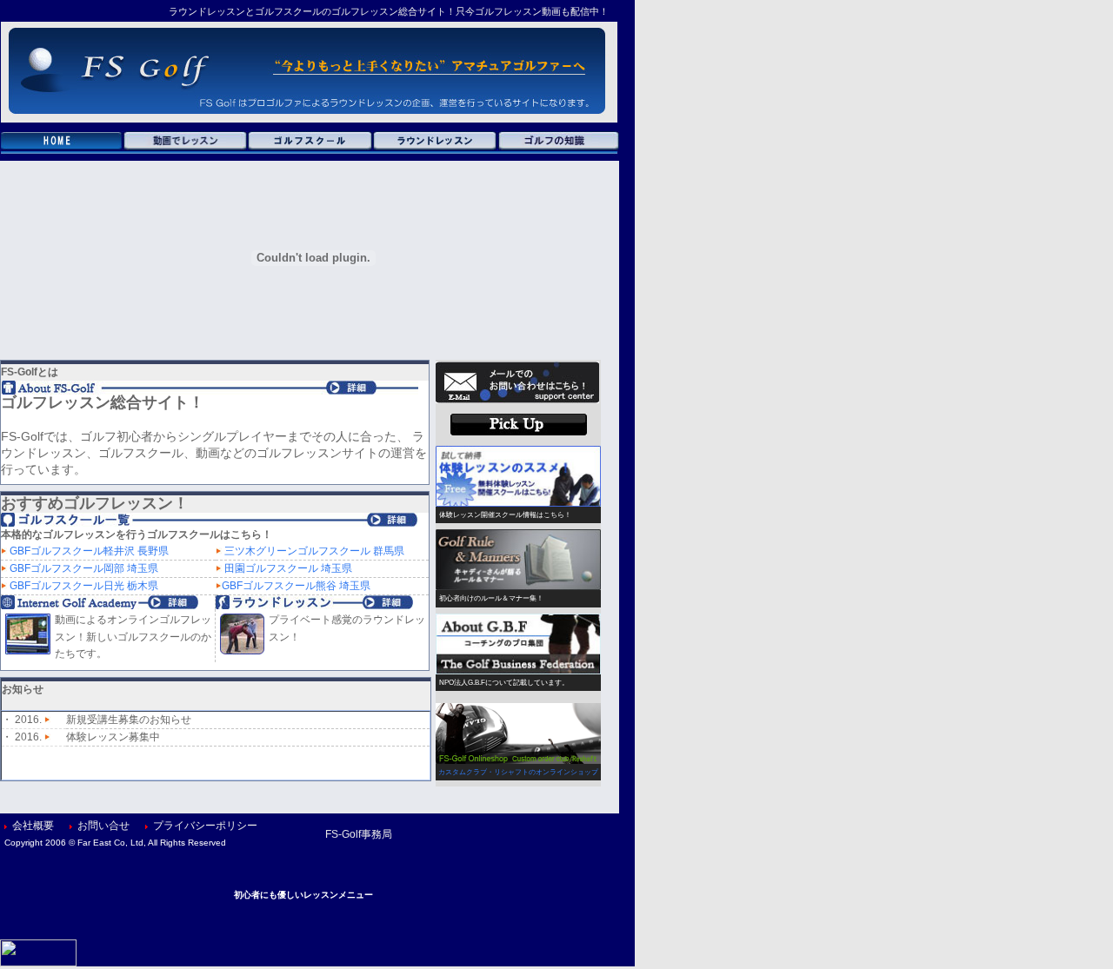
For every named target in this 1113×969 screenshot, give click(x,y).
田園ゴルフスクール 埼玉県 (288, 568)
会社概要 (33, 826)
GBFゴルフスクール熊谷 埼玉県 (296, 586)
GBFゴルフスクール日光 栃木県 (84, 586)
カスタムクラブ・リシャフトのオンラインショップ (518, 772)
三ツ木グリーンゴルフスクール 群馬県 (314, 551)
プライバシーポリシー (205, 826)
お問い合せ (103, 826)
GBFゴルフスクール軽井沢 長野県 (89, 551)
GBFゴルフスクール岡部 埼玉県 (84, 568)
